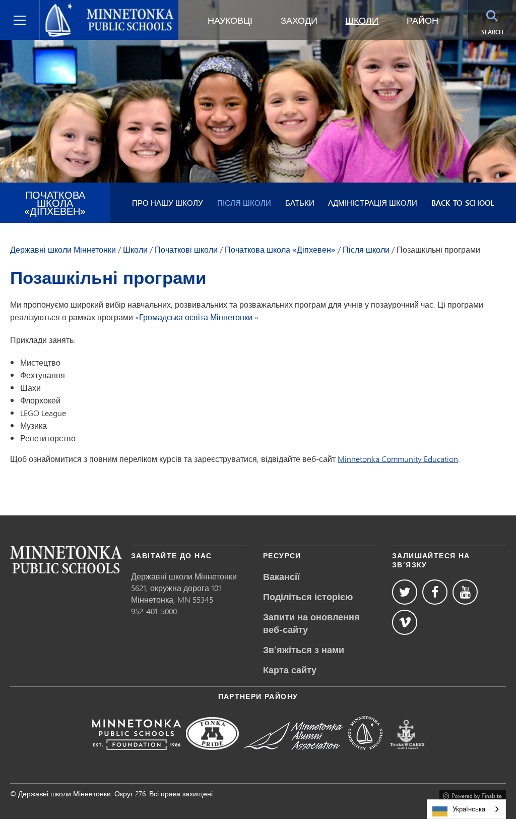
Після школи (244, 202)
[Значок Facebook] (434, 592)
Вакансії (281, 576)
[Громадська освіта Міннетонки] (365, 757)
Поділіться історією (308, 596)
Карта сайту (289, 669)
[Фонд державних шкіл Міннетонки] (136, 757)
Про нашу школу (167, 202)
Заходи (299, 20)
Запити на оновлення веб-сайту (311, 623)
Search (498, 31)
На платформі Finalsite (472, 794)
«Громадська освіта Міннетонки (193, 317)
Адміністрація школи (372, 202)
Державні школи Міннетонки (100, 8)
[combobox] (466, 809)
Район (422, 20)
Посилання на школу (66, 559)
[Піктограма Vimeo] (404, 622)
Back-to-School (462, 202)
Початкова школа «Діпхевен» (55, 202)
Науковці (230, 20)
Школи (361, 20)
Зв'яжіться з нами (303, 649)
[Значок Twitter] (404, 592)
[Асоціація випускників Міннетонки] (293, 757)
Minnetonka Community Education (398, 458)
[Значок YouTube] (465, 592)
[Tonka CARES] (407, 757)
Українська (469, 808)
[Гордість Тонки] (212, 757)
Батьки (299, 202)
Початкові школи (186, 250)
